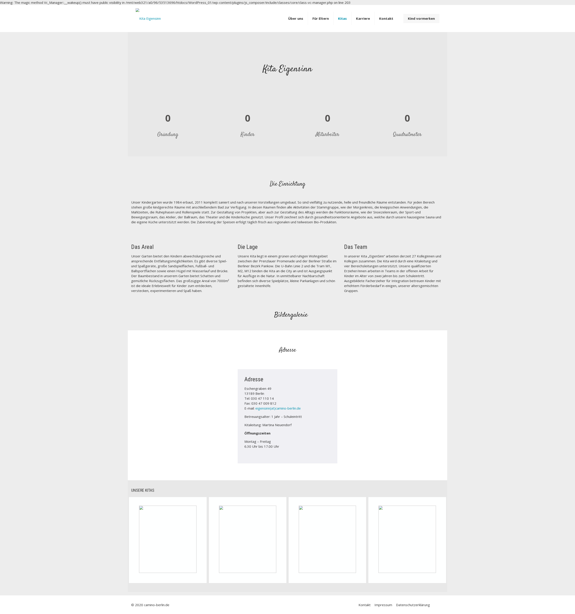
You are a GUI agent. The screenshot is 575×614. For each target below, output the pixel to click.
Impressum (383, 605)
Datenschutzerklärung (413, 605)
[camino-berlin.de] (148, 15)
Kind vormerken (421, 18)
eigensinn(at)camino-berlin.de (278, 408)
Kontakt (364, 605)
